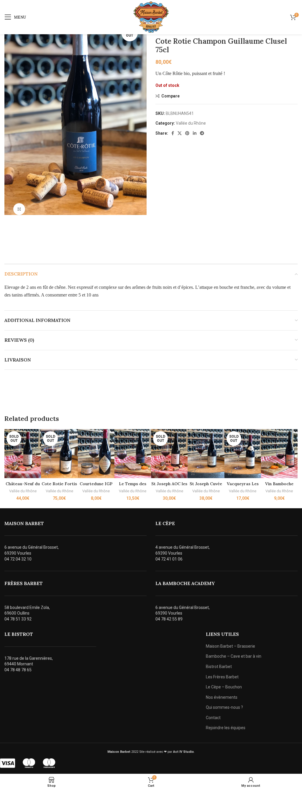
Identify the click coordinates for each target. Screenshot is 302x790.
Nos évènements (221, 697)
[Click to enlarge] (19, 209)
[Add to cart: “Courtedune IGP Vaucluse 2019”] (84, 472)
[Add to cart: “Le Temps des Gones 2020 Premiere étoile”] (120, 472)
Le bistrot (18, 634)
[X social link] (179, 133)
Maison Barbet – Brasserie (230, 646)
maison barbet (24, 523)
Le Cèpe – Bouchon (224, 687)
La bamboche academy (185, 583)
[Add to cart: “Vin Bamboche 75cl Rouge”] (267, 472)
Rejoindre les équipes (225, 727)
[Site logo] (151, 16)
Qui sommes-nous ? (224, 707)
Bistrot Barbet (219, 666)
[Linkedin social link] (194, 133)
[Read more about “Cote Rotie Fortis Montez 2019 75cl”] (47, 472)
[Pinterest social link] (187, 133)
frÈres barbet (23, 583)
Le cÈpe (165, 523)
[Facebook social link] (173, 133)
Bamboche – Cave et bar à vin (233, 656)
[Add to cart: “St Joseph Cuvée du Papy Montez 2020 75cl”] (193, 472)
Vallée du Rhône (191, 123)
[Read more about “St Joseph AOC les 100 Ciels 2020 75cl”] (157, 472)
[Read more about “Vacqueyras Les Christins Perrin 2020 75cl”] (230, 472)
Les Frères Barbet (222, 677)
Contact (213, 717)
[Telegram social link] (202, 133)
